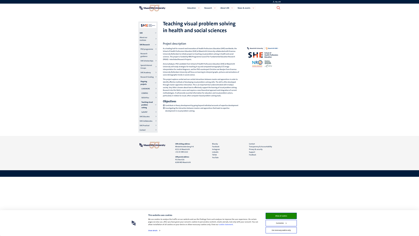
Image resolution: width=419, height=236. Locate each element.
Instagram (216, 149)
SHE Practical (144, 125)
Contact (143, 130)
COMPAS (144, 93)
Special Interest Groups (146, 66)
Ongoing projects (144, 82)
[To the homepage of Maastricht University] (152, 8)
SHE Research (145, 44)
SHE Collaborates (146, 121)
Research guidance (144, 54)
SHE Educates (145, 116)
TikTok (214, 155)
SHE (141, 33)
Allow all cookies (281, 216)
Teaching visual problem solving (147, 105)
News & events (244, 8)
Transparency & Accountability (260, 146)
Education (191, 8)
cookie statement (226, 224)
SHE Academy (146, 72)
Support (252, 152)
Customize (280, 223)
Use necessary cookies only (281, 230)
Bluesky (215, 144)
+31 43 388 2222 (181, 152)
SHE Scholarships (147, 61)
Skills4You (145, 97)
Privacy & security (256, 149)
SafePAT (144, 112)
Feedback (252, 155)
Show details (152, 230)
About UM (224, 8)
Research (208, 8)
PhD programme (147, 49)
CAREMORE (145, 89)
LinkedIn (215, 152)
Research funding (147, 77)
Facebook (215, 146)
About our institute (143, 38)
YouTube (215, 157)
